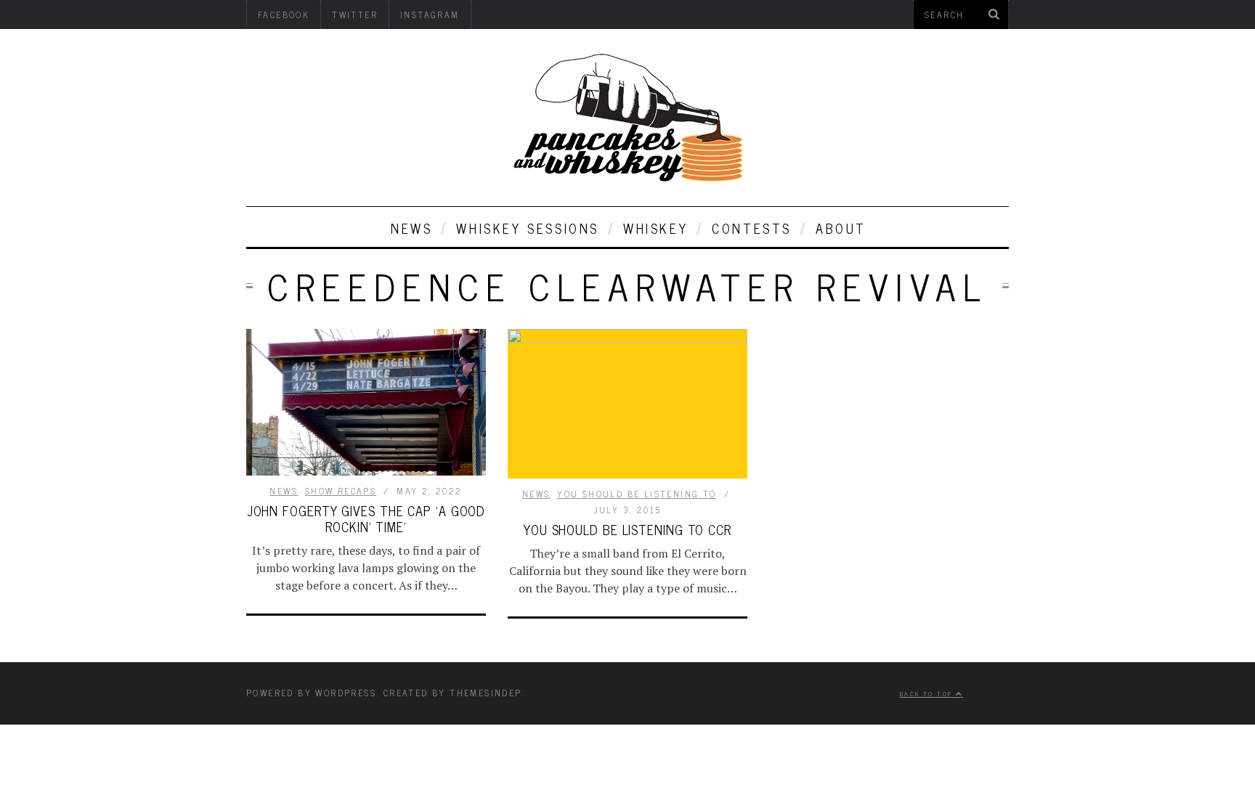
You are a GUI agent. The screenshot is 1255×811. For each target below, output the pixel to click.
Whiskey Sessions (527, 228)
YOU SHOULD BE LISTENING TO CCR (627, 529)
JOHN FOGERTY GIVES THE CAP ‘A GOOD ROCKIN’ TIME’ (366, 518)
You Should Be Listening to (636, 493)
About (841, 228)
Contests (752, 228)
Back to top (928, 693)
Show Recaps (340, 491)
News (411, 228)
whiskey (655, 228)
